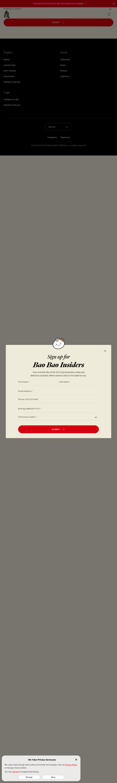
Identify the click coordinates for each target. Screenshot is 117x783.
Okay (53, 777)
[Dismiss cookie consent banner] (76, 759)
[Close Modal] (105, 351)
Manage (29, 777)
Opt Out (15, 772)
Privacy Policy (71, 765)
